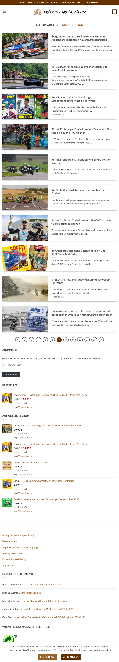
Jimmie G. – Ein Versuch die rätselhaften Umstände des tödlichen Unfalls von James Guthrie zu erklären (81, 313)
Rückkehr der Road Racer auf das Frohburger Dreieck (77, 192)
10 (80, 339)
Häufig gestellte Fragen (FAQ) (18, 535)
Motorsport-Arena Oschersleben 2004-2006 (49, 608)
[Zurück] (17, 339)
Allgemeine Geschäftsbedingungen (20, 547)
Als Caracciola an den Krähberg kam (42, 584)
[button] (4, 11)
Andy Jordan (72, 25)
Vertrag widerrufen (12, 553)
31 (94, 339)
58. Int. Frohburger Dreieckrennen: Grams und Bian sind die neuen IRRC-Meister (81, 131)
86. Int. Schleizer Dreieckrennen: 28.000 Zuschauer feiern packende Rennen (81, 222)
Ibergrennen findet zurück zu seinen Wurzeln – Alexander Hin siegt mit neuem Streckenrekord (79, 38)
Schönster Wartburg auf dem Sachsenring (45, 600)
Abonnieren (11, 374)
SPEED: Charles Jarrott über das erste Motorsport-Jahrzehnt (81, 281)
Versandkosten (25, 407)
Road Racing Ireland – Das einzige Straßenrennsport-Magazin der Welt (73, 99)
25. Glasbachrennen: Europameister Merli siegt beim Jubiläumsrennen (79, 68)
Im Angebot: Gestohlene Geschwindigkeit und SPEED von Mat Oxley (78, 252)
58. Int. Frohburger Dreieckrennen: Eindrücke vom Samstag (81, 161)
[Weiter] (101, 339)
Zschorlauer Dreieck (30, 592)
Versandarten (9, 541)
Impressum (8, 565)
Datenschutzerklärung (14, 559)
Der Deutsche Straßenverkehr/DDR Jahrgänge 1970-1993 (54, 617)
